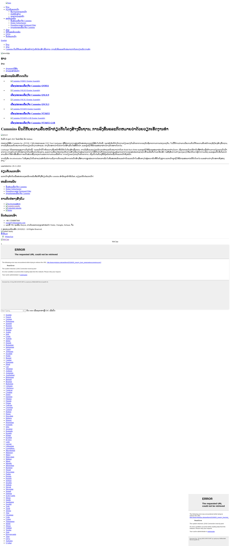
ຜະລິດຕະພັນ (11, 18)
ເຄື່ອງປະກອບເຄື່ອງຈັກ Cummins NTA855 (30, 113)
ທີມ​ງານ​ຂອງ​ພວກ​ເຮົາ (19, 12)
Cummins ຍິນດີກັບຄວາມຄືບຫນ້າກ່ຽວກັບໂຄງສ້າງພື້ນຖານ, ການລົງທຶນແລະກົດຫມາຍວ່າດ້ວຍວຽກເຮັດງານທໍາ (48, 49)
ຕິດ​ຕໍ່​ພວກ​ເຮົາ (11, 36)
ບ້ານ (7, 7)
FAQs (8, 34)
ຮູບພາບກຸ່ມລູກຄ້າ (17, 16)
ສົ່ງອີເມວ (4, 234)
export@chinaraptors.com (15, 223)
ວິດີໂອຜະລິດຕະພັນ (13, 32)
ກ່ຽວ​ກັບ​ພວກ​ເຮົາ (12, 9)
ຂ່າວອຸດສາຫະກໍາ (12, 71)
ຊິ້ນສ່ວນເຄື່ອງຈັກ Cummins (21, 21)
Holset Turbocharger (18, 23)
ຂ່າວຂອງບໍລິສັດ (12, 69)
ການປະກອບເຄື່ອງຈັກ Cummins (23, 27)
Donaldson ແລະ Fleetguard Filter (23, 25)
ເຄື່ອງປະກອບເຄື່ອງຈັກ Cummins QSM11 (30, 86)
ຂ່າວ (7, 30)
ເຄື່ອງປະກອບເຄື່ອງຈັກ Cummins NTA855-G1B (33, 123)
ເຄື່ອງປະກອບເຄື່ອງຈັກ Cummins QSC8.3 (30, 104)
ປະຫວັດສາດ (16, 14)
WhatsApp (9, 237)
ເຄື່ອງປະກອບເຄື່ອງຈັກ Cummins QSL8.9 (30, 95)
